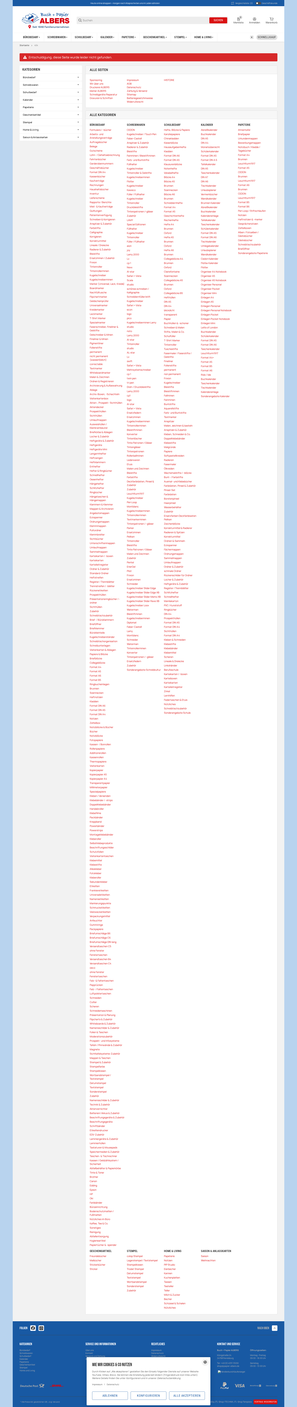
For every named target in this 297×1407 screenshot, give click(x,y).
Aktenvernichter (99, 1108)
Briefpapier (244, 134)
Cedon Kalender (209, 258)
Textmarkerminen (136, 519)
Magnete (95, 1049)
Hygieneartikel (98, 1240)
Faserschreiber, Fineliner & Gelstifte (104, 328)
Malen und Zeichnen (138, 468)
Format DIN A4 (98, 172)
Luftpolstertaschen (100, 993)
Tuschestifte (171, 349)
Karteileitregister (99, 564)
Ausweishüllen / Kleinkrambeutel (98, 426)
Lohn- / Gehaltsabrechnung (105, 155)
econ (129, 309)
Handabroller (97, 808)
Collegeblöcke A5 (173, 280)
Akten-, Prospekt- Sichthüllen (106, 402)
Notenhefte (170, 168)
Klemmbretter (97, 534)
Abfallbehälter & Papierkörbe (105, 1168)
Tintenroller (96, 266)
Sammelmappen (99, 551)
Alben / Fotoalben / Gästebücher (248, 234)
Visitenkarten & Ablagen (103, 649)
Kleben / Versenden (100, 795)
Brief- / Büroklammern (102, 619)
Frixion (93, 262)
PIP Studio (169, 1264)
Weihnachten (208, 1260)
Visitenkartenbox (99, 398)
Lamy (130, 631)
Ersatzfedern (134, 412)
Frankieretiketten (99, 890)
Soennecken (96, 692)
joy (128, 250)
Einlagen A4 (207, 297)
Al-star (130, 271)
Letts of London (209, 327)
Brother (94, 1176)
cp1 (128, 395)
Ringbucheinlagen (99, 684)
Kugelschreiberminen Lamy (141, 322)
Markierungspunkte (100, 903)
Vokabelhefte (171, 172)
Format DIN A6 (98, 705)
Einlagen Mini (208, 323)
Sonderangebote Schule (177, 712)
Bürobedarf (29, 77)
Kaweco (131, 190)
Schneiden (95, 997)
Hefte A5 (169, 237)
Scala (130, 280)
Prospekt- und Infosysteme (104, 1040)
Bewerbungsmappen (249, 142)
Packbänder (96, 817)
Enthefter (95, 466)
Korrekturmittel (98, 240)
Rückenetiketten (99, 590)
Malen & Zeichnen (99, 377)
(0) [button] (244, 3)
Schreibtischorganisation (103, 641)
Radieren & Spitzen (174, 532)
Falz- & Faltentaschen (102, 980)
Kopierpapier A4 (98, 778)
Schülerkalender (210, 151)
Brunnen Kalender (210, 202)
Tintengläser (134, 447)
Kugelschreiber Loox (138, 605)
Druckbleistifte (135, 207)
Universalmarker (99, 305)
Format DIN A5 (97, 710)
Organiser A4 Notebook (214, 271)
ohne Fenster (97, 950)
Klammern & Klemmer (101, 504)
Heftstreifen (96, 577)
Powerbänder (97, 826)
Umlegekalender (210, 245)
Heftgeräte (96, 445)
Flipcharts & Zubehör (101, 1019)
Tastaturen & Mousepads (103, 1147)
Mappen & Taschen (100, 1058)
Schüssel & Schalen (174, 1303)
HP (91, 1194)
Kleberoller (95, 838)
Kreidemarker (97, 309)
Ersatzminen (134, 417)
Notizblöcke (96, 735)
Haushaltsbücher (99, 189)
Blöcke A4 (169, 177)
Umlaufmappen (98, 420)
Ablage (93, 389)
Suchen (218, 20)
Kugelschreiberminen (101, 279)
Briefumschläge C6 (100, 937)
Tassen (168, 1281)
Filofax (130, 181)
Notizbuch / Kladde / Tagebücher (249, 148)
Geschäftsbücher (99, 167)
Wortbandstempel (137, 1281)
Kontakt (89, 1353)
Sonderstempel (98, 1091)
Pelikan (131, 536)
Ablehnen (110, 1395)
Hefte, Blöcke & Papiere (177, 129)
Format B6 (244, 206)
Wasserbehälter (172, 507)
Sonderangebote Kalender (215, 396)
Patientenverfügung (101, 215)
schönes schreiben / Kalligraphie (138, 290)
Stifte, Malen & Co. (174, 331)
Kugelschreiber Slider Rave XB (143, 601)
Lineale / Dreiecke (99, 245)
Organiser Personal (211, 284)
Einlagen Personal (210, 306)
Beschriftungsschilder (102, 847)
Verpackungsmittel (100, 916)
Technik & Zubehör (100, 1104)
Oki (91, 1198)
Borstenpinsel (171, 498)
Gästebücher (245, 240)
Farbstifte (95, 228)
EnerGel (131, 566)
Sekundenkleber (98, 881)
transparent (170, 314)
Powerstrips (96, 830)
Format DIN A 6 (209, 160)
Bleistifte (95, 253)
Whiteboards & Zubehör (103, 1023)
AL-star (131, 352)
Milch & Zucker (172, 1294)
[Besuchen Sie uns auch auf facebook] (33, 1328)
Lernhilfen (169, 695)
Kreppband (96, 821)
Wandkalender (209, 198)
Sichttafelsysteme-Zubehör (105, 1053)
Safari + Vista (134, 276)
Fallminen (169, 395)
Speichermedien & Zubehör (104, 1151)
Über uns (89, 1350)
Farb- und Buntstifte (138, 160)
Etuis (129, 464)
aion (129, 245)
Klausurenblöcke (173, 164)
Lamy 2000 (133, 254)
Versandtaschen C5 (100, 946)
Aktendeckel (96, 407)
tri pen (130, 382)
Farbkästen (170, 494)
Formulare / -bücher (100, 129)
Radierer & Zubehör (100, 249)
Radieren (169, 460)
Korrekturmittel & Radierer (178, 528)
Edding (93, 1185)
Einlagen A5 (207, 301)
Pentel (130, 562)
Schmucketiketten (100, 907)
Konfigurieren (148, 1395)
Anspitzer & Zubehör (101, 223)
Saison (204, 1256)
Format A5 (95, 671)
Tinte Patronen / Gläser (139, 442)
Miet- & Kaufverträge (101, 206)
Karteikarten (96, 560)
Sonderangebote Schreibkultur (144, 669)
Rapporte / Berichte (100, 202)
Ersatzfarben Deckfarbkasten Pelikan (180, 517)
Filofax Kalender (209, 263)
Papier (167, 318)
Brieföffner (95, 624)
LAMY (130, 220)
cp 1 (129, 263)
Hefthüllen (169, 297)
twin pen (131, 378)
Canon (93, 1181)
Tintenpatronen (135, 451)
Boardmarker (97, 288)
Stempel (27, 122)
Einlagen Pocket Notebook (215, 318)
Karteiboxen (170, 678)
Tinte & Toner (97, 1172)
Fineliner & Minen (99, 339)
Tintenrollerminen (99, 271)
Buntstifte (169, 404)
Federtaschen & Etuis (175, 699)
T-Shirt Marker (98, 318)
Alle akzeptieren (187, 1395)
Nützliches (170, 704)
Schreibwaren (30, 84)
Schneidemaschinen (101, 1010)
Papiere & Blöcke (99, 654)
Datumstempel (98, 1083)
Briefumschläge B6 (100, 933)
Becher (168, 1299)
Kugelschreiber (98, 275)
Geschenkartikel (32, 114)
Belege (93, 146)
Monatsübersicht (210, 147)
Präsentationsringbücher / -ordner (105, 600)
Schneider (132, 583)
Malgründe (170, 447)
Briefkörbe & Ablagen (101, 432)
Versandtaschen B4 (100, 959)
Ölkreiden (169, 468)
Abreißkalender (209, 129)
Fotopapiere (96, 740)
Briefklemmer (97, 628)
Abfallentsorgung (99, 1236)
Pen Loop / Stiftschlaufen (252, 210)
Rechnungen (97, 185)
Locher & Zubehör (99, 436)
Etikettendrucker (99, 1130)
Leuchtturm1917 (135, 493)
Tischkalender (208, 185)
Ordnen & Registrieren (102, 381)
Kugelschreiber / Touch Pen (141, 134)
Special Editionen (136, 224)
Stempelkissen (98, 1070)
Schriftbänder (97, 1126)
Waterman (132, 609)
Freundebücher (98, 1256)
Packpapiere (96, 929)
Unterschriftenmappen (102, 543)
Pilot (129, 571)
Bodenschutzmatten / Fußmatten (102, 1213)
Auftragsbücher (98, 142)
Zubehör (94, 611)
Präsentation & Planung (102, 1015)
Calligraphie (96, 232)
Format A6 (95, 675)
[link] (51, 77)
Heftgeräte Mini (98, 449)
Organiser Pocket (210, 288)
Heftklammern (98, 462)
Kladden (94, 701)
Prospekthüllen (98, 411)
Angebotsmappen (99, 513)
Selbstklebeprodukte (101, 843)
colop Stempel (135, 1256)
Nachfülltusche (98, 292)
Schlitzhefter (97, 488)
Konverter (132, 434)
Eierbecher (170, 1269)
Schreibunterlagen (100, 645)
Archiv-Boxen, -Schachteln (104, 394)
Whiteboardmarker (100, 372)
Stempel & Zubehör (100, 1062)
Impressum (156, 1350)
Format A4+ (207, 357)
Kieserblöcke (171, 142)
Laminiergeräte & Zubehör (104, 1138)
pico (129, 318)
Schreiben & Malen (174, 327)
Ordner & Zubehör (99, 568)
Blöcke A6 (169, 194)
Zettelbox (95, 722)
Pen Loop (132, 502)
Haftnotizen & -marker (250, 219)
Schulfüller (170, 336)
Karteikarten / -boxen (101, 556)
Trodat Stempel (135, 1269)
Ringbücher (96, 492)
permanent (96, 351)
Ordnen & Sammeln (174, 540)
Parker (130, 528)
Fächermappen (172, 549)
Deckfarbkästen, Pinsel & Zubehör (140, 483)
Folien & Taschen (99, 1032)
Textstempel (96, 1087)
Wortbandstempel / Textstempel (100, 1076)
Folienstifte (96, 347)
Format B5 (95, 680)
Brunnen (94, 688)
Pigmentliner (96, 343)
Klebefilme (95, 813)
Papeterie (169, 1256)
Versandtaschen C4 (100, 963)
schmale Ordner (172, 571)
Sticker (94, 1269)
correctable (96, 364)
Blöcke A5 (169, 181)
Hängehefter (97, 483)
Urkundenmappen (248, 138)
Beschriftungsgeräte (101, 1121)
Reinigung (95, 1232)
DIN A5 (167, 301)
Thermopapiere (98, 761)
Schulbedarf (30, 92)
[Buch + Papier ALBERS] (45, 20)
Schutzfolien (97, 851)
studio (130, 284)
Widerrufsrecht (158, 1356)
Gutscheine (96, 150)
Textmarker (96, 368)
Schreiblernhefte (173, 202)
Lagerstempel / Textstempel (142, 1260)
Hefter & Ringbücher (101, 470)
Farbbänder (96, 1202)
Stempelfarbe (97, 1066)
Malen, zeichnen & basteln (178, 425)
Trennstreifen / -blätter (102, 586)
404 (36, 45)
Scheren (94, 1006)
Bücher (94, 731)
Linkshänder (170, 665)
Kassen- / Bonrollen (100, 744)
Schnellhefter (97, 475)
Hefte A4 (169, 224)
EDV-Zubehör (97, 1134)
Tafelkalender (208, 164)
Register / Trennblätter (102, 581)
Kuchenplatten (172, 1277)
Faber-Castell (134, 138)
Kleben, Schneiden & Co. (177, 434)
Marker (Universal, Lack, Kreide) (107, 283)
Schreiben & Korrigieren (102, 219)
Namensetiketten (99, 899)
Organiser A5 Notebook (213, 280)
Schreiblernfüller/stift (138, 296)
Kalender (28, 99)
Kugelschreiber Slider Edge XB (143, 592)
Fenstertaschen (98, 954)
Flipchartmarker (98, 296)
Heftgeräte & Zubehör (102, 440)
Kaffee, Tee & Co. (99, 1223)
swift (129, 361)
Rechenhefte (171, 220)
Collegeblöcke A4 (173, 258)
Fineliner (168, 361)
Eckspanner (96, 517)
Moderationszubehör (101, 1036)
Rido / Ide (206, 374)
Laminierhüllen (98, 1143)
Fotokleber (95, 873)
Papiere (168, 451)
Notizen (94, 718)
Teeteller (169, 1286)
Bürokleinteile (97, 632)
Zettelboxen (244, 228)
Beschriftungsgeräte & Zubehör (107, 1117)
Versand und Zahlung (95, 1356)
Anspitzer (169, 421)
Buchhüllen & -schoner (176, 323)
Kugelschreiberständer (102, 637)
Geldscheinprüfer (99, 301)
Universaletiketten (100, 894)
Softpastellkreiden (174, 455)
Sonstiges (95, 1227)
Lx (128, 258)
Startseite (24, 45)
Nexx (129, 267)
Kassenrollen (97, 757)
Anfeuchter (96, 920)
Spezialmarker (97, 322)
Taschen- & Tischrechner (103, 1156)
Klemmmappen (98, 526)
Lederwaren (133, 460)
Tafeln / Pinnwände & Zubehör (106, 1045)
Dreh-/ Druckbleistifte (139, 387)
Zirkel (167, 691)
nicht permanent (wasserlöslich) (99, 357)
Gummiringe (96, 924)
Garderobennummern (101, 163)
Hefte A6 (169, 250)
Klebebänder (171, 648)
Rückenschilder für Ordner (178, 575)
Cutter (93, 1002)
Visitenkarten (97, 765)
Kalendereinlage (209, 215)
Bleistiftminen (134, 429)
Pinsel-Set (169, 490)
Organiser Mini (209, 293)
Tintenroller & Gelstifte (139, 172)
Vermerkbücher (209, 194)
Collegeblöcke (97, 662)
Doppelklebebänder (100, 804)
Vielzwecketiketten (100, 911)
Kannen (168, 1273)
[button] (274, 1328)
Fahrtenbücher (98, 159)
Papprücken (96, 985)
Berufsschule (171, 669)
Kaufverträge (97, 180)
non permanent (172, 374)
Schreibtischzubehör (101, 615)
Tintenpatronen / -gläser (140, 523)
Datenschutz (157, 1353)
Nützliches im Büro (100, 1219)
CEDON (131, 129)
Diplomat (132, 622)
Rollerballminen (135, 455)
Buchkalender (208, 134)
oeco (92, 967)
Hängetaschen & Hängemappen (99, 498)
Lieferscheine (97, 198)
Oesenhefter (97, 479)
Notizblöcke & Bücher (101, 727)
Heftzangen (96, 457)
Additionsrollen (98, 753)
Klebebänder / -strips (101, 800)
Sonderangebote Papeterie (253, 253)
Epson (93, 1189)
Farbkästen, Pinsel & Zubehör (180, 485)
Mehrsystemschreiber (139, 369)
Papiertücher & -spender (103, 1245)
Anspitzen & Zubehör (175, 429)
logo (129, 313)
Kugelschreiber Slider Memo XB (144, 596)
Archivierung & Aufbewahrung (106, 385)
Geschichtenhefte (174, 215)
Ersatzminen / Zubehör (102, 258)
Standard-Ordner (99, 573)
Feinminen (169, 399)
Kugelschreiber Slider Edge (141, 588)
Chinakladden (171, 138)
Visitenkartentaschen (101, 856)
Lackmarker (96, 313)
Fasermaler (170, 464)
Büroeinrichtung (98, 1207)
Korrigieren (95, 236)
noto (129, 331)
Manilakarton (171, 601)
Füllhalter (132, 164)
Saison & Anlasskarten (35, 137)
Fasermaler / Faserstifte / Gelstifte (177, 355)
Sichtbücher (96, 538)
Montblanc (133, 506)
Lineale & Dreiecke (174, 661)
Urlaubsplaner (208, 190)
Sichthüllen (96, 415)
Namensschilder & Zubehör (104, 1027)
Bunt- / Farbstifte (173, 477)
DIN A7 (204, 177)
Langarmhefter (98, 453)
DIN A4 (167, 306)
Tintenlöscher (134, 438)
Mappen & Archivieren (102, 508)
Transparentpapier (100, 783)
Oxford (167, 233)
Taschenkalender (210, 172)
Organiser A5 (208, 276)
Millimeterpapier (98, 787)
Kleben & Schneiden (175, 639)
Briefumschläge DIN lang (103, 942)
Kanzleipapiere (172, 134)
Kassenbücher (97, 176)
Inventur (94, 193)
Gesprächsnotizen (248, 223)
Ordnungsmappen (99, 521)
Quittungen (96, 210)
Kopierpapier (96, 770)
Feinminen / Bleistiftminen (141, 155)
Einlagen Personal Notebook (216, 310)
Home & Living (30, 129)
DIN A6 (204, 181)
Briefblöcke (96, 658)
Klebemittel (96, 860)
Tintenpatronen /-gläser (140, 211)
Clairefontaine (172, 271)
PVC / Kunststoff (173, 605)
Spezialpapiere (98, 791)
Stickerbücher (97, 1264)
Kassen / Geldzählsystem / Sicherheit (104, 1162)
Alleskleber (96, 869)
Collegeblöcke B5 (173, 293)
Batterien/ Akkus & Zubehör (105, 1113)
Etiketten (95, 886)
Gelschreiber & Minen (101, 334)
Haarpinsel (170, 503)
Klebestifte (96, 864)
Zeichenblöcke (172, 523)
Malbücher (95, 1260)
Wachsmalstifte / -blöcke (177, 472)
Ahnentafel (244, 129)
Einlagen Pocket (209, 314)
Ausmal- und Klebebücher (178, 481)
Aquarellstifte (171, 408)
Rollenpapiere (97, 748)
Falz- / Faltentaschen (101, 989)
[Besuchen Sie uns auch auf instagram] (41, 1328)
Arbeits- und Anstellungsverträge (101, 135)
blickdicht (169, 310)
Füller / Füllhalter (136, 194)
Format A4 (95, 667)
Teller (167, 1290)
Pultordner (95, 530)
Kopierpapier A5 (98, 774)
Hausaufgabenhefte (175, 147)
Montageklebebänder (101, 834)
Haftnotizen (96, 697)
